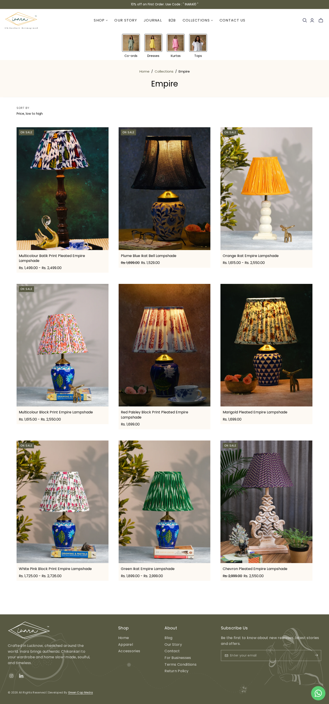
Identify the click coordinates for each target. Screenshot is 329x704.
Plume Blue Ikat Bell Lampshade (148, 255)
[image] (29, 630)
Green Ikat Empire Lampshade (148, 568)
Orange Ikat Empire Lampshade (251, 255)
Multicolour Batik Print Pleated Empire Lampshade (52, 258)
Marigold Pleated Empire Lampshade (255, 412)
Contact (172, 651)
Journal (153, 20)
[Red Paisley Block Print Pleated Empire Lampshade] (165, 345)
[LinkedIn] (21, 675)
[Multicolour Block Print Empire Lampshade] (63, 345)
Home (144, 71)
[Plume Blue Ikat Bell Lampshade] (165, 188)
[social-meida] (11, 675)
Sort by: (23, 108)
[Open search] (305, 20)
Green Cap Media (80, 692)
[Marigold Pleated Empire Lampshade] (266, 345)
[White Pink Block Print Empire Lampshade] (63, 502)
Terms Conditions (180, 664)
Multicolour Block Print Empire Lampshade (56, 412)
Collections (164, 71)
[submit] (312, 655)
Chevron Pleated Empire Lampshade (255, 568)
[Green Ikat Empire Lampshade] (165, 502)
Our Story (125, 20)
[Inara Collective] (21, 20)
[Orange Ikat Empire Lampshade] (266, 188)
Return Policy (176, 671)
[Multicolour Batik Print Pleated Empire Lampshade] (63, 188)
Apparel (125, 644)
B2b (172, 20)
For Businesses (177, 657)
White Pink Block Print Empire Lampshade (55, 568)
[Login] (312, 20)
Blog (168, 637)
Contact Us (233, 20)
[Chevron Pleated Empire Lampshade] (266, 502)
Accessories (129, 651)
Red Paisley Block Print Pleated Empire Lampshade (154, 415)
